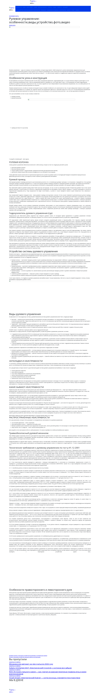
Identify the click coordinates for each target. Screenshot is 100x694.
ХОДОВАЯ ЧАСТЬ (14, 16)
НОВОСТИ (19, 7)
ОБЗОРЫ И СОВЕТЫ (52, 10)
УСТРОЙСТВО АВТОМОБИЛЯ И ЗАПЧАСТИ (28, 10)
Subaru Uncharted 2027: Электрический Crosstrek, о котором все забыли (40, 668)
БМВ (24, 7)
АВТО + (32, 3)
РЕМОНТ (43, 10)
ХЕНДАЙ (65, 7)
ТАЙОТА (59, 7)
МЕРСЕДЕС (30, 7)
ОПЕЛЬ (50, 7)
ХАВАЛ (77, 10)
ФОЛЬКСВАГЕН (42, 7)
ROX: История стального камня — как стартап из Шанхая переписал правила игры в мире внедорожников (47, 673)
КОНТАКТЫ (63, 10)
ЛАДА (54, 7)
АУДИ (35, 7)
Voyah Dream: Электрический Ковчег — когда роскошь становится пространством (44, 677)
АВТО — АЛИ (70, 10)
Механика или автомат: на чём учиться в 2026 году (31, 664)
